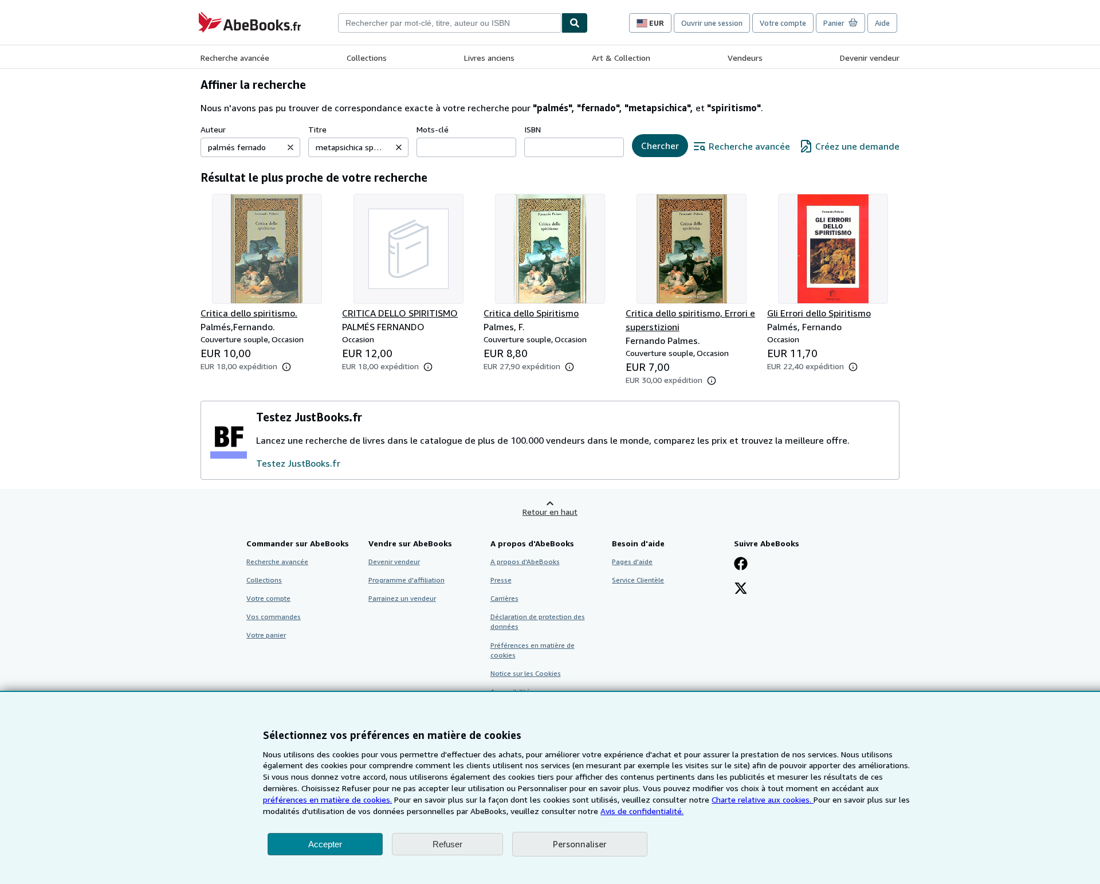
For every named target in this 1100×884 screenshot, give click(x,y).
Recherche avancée (235, 57)
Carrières (504, 598)
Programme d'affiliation (406, 580)
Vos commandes (273, 616)
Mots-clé (433, 129)
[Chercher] (574, 23)
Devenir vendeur (869, 57)
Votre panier (266, 635)
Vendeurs (745, 57)
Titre (317, 129)
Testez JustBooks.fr (298, 463)
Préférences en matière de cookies (532, 650)
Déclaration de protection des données (537, 621)
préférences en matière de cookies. (327, 799)
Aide (882, 23)
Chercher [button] (660, 145)
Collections (367, 57)
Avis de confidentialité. (641, 811)
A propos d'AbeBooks (525, 561)
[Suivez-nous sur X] (741, 589)
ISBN (532, 129)
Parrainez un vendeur (402, 598)
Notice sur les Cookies (525, 673)
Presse (501, 580)
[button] (290, 147)
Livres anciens (489, 57)
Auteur (213, 129)
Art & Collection (621, 57)
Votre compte (783, 23)
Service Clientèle (638, 580)
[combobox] (449, 23)
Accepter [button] (325, 844)
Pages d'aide (632, 561)
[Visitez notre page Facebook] (741, 565)
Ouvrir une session (711, 23)
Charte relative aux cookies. (763, 799)
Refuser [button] (447, 844)
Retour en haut (550, 512)
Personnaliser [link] (580, 844)
